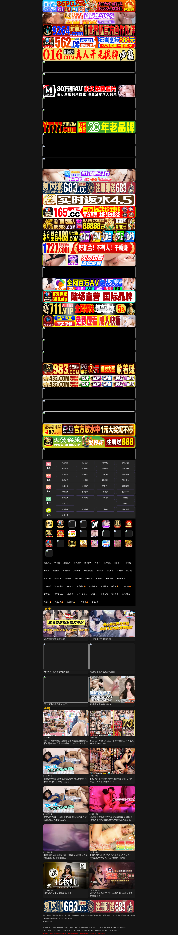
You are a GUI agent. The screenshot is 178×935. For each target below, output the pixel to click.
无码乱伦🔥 (126, 586)
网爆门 (125, 498)
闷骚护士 (125, 492)
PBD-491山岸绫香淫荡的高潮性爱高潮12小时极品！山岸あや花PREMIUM (111, 780)
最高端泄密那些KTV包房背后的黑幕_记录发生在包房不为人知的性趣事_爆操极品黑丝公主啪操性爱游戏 (111, 820)
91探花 (85, 480)
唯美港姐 (105, 474)
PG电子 (97, 563)
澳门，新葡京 (82, 594)
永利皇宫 (69, 586)
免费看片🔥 (81, 586)
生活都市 (65, 509)
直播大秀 (114, 594)
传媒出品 (65, 503)
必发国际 (109, 578)
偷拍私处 (78, 578)
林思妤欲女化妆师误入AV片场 (57, 893)
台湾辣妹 (65, 474)
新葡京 (46, 570)
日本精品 (85, 468)
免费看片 (94, 594)
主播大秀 (47, 578)
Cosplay (105, 468)
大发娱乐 (47, 586)
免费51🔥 (115, 586)
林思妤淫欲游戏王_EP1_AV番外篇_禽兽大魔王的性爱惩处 (111, 894)
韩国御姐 (85, 474)
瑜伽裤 (105, 492)
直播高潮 (99, 570)
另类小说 (65, 515)
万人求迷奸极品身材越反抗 (56, 704)
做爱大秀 (104, 594)
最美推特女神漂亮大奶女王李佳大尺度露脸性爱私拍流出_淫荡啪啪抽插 (66, 856)
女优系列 (85, 486)
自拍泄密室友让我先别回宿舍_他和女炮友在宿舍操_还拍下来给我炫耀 (65, 818)
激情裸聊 (104, 586)
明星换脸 (85, 492)
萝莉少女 (125, 463)
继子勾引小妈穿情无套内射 (56, 671)
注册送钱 (107, 563)
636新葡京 (93, 586)
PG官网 (57, 563)
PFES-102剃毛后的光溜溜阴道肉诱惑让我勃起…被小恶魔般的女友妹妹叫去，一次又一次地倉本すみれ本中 (66, 743)
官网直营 (77, 563)
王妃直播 (57, 578)
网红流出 (105, 480)
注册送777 (118, 563)
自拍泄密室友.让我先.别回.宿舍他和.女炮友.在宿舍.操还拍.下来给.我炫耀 (65, 780)
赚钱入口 (95, 602)
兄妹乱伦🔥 (71, 602)
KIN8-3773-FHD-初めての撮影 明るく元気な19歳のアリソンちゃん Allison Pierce (111, 856)
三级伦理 (65, 468)
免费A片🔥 (59, 602)
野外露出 (125, 480)
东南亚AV (125, 474)
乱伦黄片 (68, 578)
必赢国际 (66, 570)
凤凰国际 (76, 570)
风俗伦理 (125, 509)
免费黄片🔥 (83, 602)
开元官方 (47, 594)
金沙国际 (69, 594)
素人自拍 (125, 468)
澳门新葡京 (120, 578)
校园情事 (85, 509)
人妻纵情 (105, 509)
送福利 (128, 563)
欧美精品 (105, 463)
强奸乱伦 (85, 463)
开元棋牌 (66, 563)
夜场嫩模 (99, 578)
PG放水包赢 (88, 570)
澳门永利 (87, 563)
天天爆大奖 (58, 594)
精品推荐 (65, 463)
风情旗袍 (65, 492)
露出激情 (85, 498)
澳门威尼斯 (126, 594)
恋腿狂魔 (125, 486)
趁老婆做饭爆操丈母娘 (54, 638)
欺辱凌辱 (65, 480)
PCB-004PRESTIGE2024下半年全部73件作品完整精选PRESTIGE (112, 742)
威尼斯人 (47, 563)
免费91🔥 (47, 602)
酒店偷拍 (129, 570)
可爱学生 (105, 486)
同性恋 (125, 503)
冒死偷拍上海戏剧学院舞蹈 (102, 671)
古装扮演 (65, 486)
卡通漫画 (65, 498)
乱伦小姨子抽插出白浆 (100, 704)
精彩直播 (110, 570)
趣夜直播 (88, 578)
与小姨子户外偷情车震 (100, 638)
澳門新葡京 (58, 586)
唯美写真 (105, 498)
